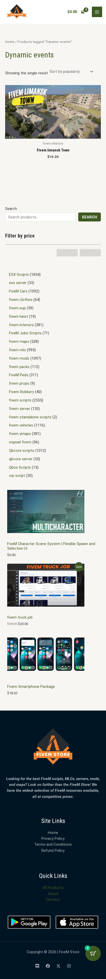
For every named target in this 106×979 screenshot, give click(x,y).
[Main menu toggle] (97, 12)
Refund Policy (53, 850)
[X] (58, 966)
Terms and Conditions (53, 844)
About (53, 893)
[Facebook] (48, 966)
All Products (53, 887)
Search (11, 208)
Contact (53, 899)
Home (9, 42)
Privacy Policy (53, 838)
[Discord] (37, 966)
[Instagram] (69, 966)
